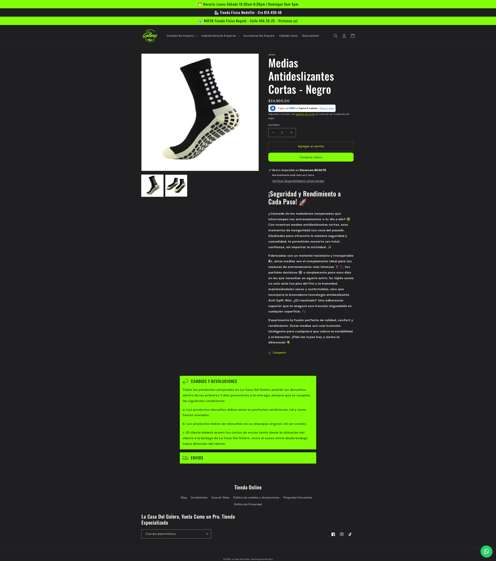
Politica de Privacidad (248, 504)
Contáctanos (199, 497)
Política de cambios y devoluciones (256, 497)
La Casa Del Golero (241, 559)
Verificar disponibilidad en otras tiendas (298, 181)
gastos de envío (305, 114)
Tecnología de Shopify (262, 559)
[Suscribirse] (206, 534)
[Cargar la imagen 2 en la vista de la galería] (176, 186)
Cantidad (273, 124)
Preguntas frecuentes (297, 497)
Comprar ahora (311, 157)
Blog (184, 497)
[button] (181, 36)
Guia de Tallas (220, 497)
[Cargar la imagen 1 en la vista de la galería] (152, 186)
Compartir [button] (279, 352)
